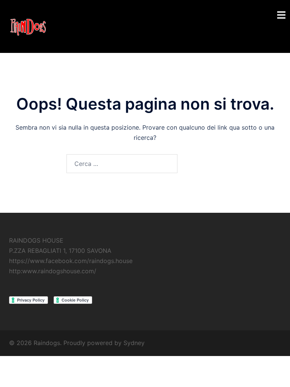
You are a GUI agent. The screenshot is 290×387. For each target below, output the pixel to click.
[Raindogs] (28, 25)
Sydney (134, 343)
